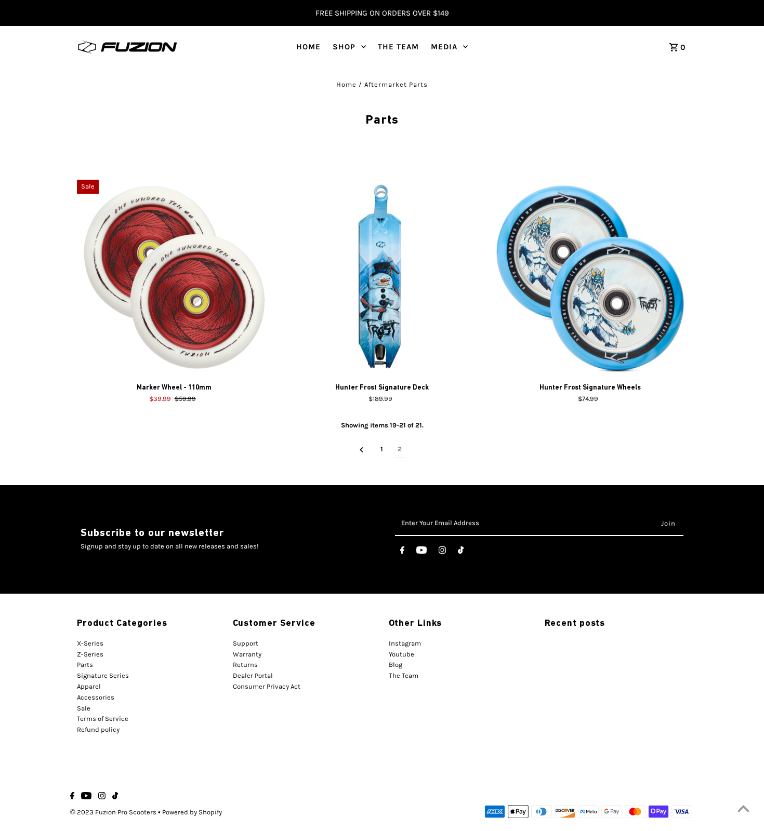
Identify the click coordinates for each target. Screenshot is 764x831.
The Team (403, 675)
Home (346, 84)
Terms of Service (102, 718)
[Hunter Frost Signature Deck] (382, 277)
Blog (395, 664)
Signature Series (103, 675)
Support (245, 643)
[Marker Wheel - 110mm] (174, 277)
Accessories (95, 697)
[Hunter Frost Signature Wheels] (590, 277)
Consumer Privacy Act (266, 686)
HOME (308, 46)
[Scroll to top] (743, 810)
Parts (85, 664)
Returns (245, 664)
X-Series (90, 643)
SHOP (344, 46)
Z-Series (90, 654)
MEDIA (444, 46)
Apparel (89, 686)
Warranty (247, 654)
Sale (83, 708)
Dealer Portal (253, 675)
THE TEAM (398, 46)
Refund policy (98, 729)
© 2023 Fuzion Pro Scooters (114, 812)
